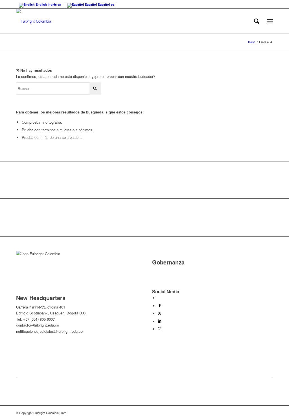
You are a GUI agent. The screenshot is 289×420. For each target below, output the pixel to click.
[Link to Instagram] (159, 329)
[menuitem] (256, 21)
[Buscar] (256, 21)
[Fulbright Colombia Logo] (33, 21)
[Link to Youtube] (159, 298)
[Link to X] (159, 313)
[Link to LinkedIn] (159, 321)
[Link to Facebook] (159, 306)
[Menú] (270, 21)
